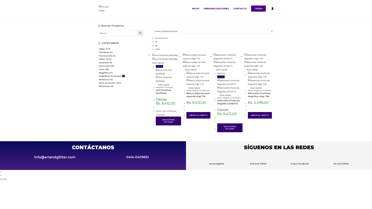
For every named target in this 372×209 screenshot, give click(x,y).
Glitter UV (104, 59)
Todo (157, 49)
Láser (102, 69)
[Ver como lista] (154, 26)
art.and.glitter (217, 163)
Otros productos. (107, 83)
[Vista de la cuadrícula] (153, 26)
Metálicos (104, 79)
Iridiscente (104, 66)
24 (156, 41)
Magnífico (104, 73)
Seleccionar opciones (168, 121)
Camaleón (104, 52)
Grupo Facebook (300, 163)
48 (156, 45)
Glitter (189, 90)
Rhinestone (104, 86)
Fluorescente (105, 56)
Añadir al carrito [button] (198, 115)
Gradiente (104, 62)
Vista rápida (163, 84)
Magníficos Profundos (164, 87)
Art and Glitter (341, 163)
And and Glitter (258, 163)
